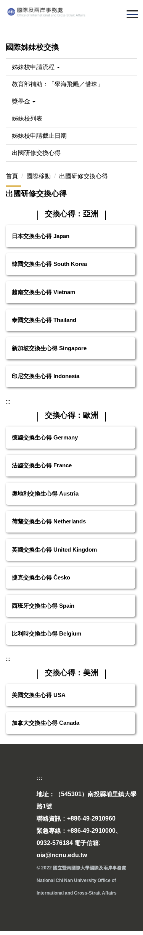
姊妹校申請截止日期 (39, 135)
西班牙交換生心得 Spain (43, 605)
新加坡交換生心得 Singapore (49, 348)
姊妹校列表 (27, 118)
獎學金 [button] (22, 101)
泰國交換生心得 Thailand (44, 320)
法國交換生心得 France (42, 465)
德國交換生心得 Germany (45, 437)
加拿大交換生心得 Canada (45, 722)
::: (8, 401)
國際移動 (38, 176)
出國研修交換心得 (36, 153)
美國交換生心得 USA (39, 695)
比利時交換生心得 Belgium (46, 633)
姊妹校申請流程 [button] (34, 67)
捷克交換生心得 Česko (41, 577)
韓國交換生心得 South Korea (49, 264)
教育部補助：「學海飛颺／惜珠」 (57, 84)
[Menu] (132, 14)
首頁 (12, 176)
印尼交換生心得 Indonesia (45, 376)
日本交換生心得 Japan (40, 236)
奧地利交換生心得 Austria (45, 493)
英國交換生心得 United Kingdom (54, 549)
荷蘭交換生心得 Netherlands (49, 521)
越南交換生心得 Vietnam (43, 292)
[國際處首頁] (71, 12)
